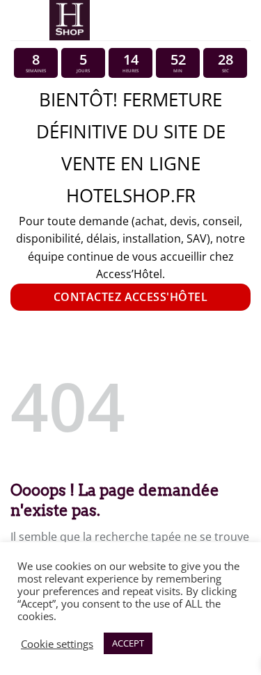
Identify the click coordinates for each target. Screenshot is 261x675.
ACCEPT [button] (128, 643)
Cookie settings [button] (57, 643)
